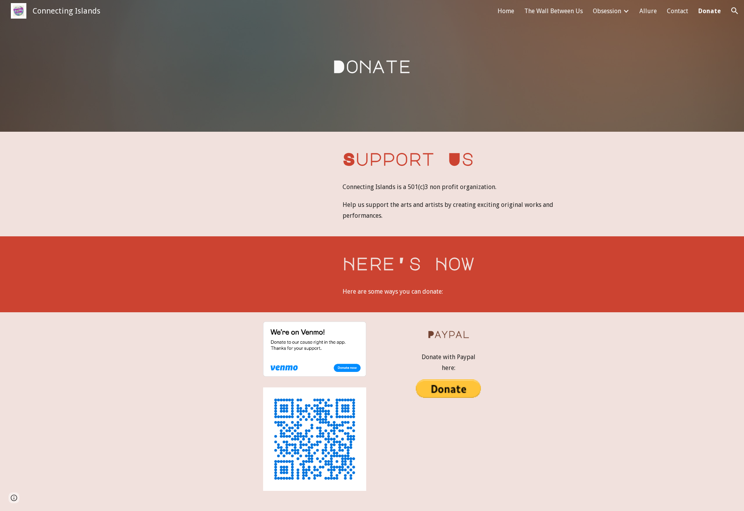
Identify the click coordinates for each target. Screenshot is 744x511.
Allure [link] (648, 11)
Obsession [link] (607, 11)
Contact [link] (677, 11)
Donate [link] (709, 11)
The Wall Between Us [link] (553, 11)
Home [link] (506, 11)
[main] (372, 66)
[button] (734, 11)
